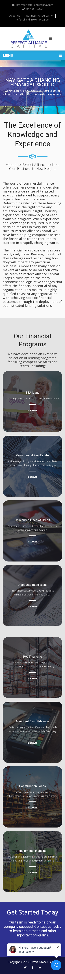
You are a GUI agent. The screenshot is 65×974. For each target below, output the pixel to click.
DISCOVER (32, 410)
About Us (14, 15)
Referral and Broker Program (32, 19)
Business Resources (38, 15)
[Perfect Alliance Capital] (29, 38)
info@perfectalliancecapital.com (34, 4)
